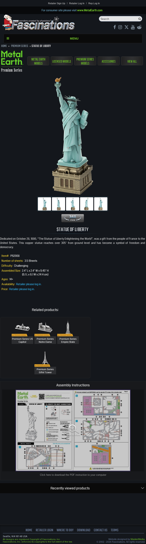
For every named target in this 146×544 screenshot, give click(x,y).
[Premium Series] (12, 61)
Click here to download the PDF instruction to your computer (73, 474)
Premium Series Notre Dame (45, 341)
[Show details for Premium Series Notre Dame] (45, 326)
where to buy (65, 530)
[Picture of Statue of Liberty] (44, 204)
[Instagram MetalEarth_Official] (120, 28)
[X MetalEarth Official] (126, 28)
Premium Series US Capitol (22, 341)
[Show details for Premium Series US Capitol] (22, 326)
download (83, 530)
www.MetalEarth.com (89, 10)
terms (114, 530)
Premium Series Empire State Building (68, 342)
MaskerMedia (138, 539)
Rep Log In (94, 3)
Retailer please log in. (28, 284)
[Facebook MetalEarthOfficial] (114, 28)
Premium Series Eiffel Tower (45, 371)
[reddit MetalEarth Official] (139, 28)
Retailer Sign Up (56, 3)
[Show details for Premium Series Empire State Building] (68, 326)
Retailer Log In (76, 3)
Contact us (100, 530)
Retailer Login (44, 530)
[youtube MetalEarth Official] (133, 28)
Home (29, 530)
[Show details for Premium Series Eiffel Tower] (45, 357)
